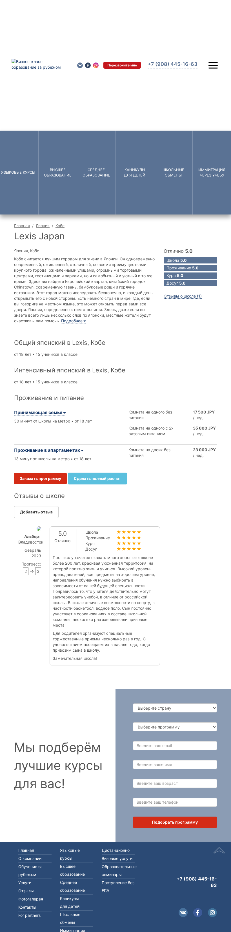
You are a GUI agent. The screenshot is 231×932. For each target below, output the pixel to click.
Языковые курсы (18, 172)
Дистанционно (116, 850)
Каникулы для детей (134, 172)
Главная (22, 225)
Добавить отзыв (36, 511)
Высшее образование (58, 172)
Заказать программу (40, 478)
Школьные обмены (173, 172)
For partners (29, 915)
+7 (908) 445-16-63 (197, 882)
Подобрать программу (175, 822)
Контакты (27, 907)
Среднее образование (96, 172)
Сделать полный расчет (97, 478)
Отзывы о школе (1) (183, 296)
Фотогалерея (30, 899)
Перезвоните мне (122, 65)
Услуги (24, 882)
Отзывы (26, 890)
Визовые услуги (117, 858)
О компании (29, 858)
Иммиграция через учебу (211, 172)
